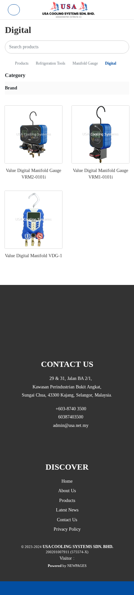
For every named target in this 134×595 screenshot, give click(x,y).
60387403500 (68, 417)
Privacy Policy (67, 529)
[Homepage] (7, 63)
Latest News (67, 510)
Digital (110, 63)
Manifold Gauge (86, 63)
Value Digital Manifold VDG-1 (33, 255)
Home (67, 481)
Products (22, 63)
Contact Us (67, 519)
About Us (67, 490)
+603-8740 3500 (69, 408)
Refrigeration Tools (51, 63)
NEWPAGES (77, 566)
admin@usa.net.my (68, 425)
